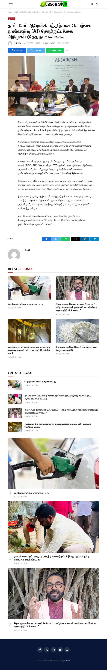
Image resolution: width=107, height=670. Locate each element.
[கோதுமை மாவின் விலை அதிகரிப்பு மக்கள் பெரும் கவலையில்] (77, 331)
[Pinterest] (11, 147)
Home (10, 12)
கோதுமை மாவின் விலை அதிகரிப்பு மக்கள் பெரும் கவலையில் (76, 348)
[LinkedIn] (11, 141)
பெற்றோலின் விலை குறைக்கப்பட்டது (25, 303)
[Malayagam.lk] (53, 4)
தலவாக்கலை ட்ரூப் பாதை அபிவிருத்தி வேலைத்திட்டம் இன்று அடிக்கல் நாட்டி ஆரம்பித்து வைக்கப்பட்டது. (58, 397)
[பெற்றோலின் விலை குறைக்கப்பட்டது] (29, 288)
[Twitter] (11, 135)
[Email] (11, 153)
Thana (18, 43)
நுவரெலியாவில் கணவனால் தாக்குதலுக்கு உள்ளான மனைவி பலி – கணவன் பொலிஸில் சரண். (29, 350)
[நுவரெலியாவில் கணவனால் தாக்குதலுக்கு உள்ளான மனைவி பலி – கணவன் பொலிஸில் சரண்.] (29, 331)
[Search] (96, 4)
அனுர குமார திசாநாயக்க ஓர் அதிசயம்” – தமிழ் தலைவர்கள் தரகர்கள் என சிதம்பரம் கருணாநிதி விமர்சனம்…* (76, 307)
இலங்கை (11, 19)
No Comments (51, 43)
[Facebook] (11, 129)
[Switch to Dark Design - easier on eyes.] (92, 4)
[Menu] (11, 4)
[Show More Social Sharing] (67, 50)
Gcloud (67, 661)
